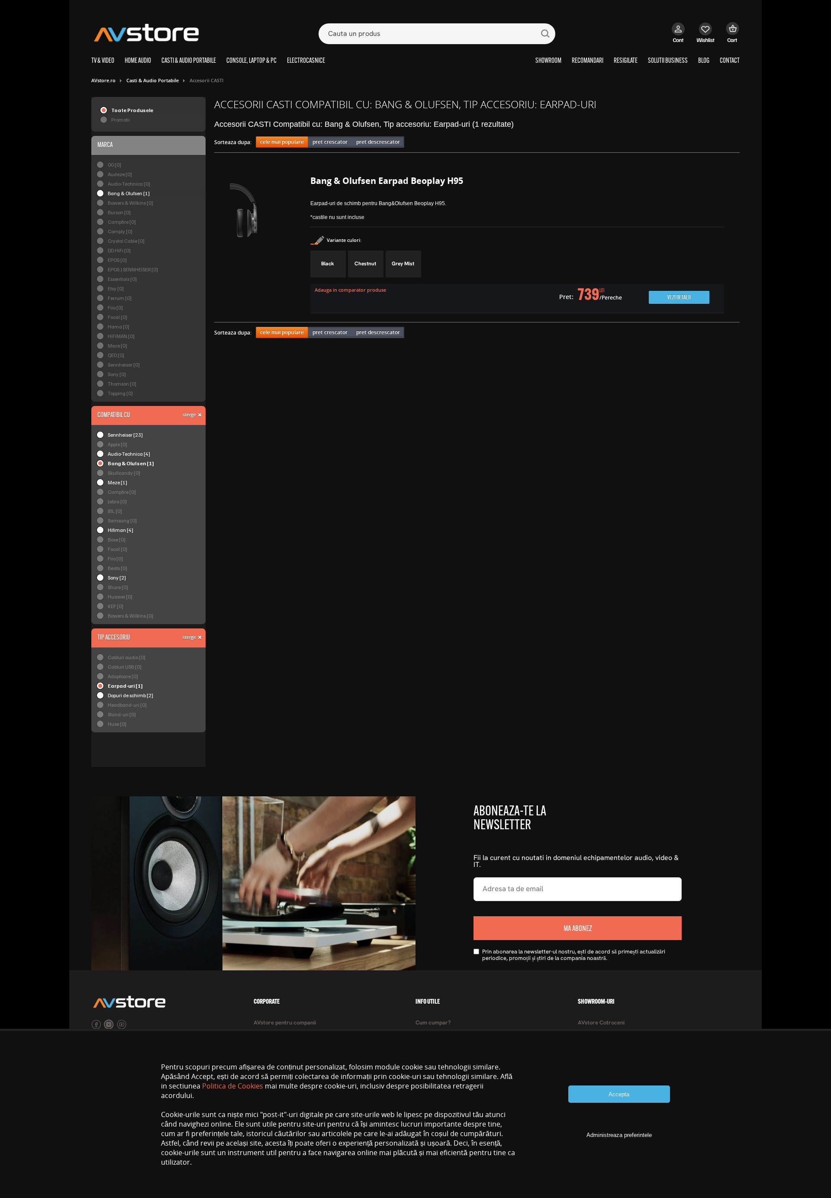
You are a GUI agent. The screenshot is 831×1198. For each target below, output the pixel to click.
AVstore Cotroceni (601, 1023)
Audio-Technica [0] (129, 183)
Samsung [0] (122, 520)
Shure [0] (118, 587)
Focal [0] (117, 317)
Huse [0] (117, 724)
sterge (189, 415)
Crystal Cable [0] (126, 241)
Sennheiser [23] (125, 435)
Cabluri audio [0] (126, 657)
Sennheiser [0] (124, 364)
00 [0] (114, 164)
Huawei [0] (120, 596)
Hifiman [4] (120, 530)
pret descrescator (378, 141)
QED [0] (116, 355)
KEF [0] (115, 606)
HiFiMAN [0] (121, 336)
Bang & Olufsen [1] (129, 193)
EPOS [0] (117, 260)
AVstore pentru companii (285, 1023)
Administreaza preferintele (619, 1135)
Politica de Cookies (232, 1086)
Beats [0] (117, 568)
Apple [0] (117, 444)
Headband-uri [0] (127, 705)
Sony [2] (117, 577)
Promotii (120, 119)
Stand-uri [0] (122, 714)
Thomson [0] (122, 383)
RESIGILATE (626, 61)
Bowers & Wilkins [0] (130, 203)
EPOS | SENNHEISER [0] (133, 269)
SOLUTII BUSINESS (668, 61)
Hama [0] (118, 326)
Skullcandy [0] (124, 473)
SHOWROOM (548, 61)
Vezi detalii (679, 297)
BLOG (703, 61)
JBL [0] (115, 511)
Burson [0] (119, 212)
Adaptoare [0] (123, 676)
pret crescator (330, 141)
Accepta (619, 1094)
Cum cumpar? (433, 1023)
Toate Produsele (132, 110)
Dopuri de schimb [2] (130, 695)
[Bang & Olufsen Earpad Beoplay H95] (262, 245)
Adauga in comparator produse (350, 290)
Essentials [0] (122, 279)
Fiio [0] (115, 307)
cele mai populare (282, 141)
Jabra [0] (117, 501)
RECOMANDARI (587, 61)
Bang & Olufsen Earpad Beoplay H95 (386, 181)
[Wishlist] (706, 37)
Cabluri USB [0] (125, 666)
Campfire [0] (122, 222)
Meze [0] (117, 345)
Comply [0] (120, 231)
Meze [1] (117, 482)
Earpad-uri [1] (125, 686)
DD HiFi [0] (119, 250)
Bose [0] (117, 539)
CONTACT (730, 61)
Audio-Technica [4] (129, 454)
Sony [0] (117, 374)
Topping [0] (120, 393)
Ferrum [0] (120, 298)
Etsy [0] (116, 288)
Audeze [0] (120, 174)
